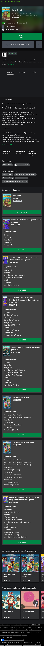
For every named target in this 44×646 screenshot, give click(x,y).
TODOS (11, 53)
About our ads (36, 645)
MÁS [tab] (34, 72)
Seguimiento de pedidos (18, 635)
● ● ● (39, 44)
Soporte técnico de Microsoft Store (27, 632)
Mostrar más (6, 145)
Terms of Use (17, 645)
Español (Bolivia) (6, 637)
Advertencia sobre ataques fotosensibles (26, 630)
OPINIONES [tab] (22, 72)
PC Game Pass (5, 625)
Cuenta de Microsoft (7, 632)
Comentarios (29, 627)
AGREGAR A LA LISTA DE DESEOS (19, 45)
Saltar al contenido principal (10, 1)
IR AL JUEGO (22, 250)
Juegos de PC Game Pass (19, 625)
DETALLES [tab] (10, 72)
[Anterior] (36, 551)
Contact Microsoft (33, 642)
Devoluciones (5, 635)
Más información (12, 64)
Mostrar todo (29, 551)
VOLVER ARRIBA (22, 212)
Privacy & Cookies (6, 645)
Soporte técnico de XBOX (16, 627)
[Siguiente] (40, 551)
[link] (11, 568)
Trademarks (27, 645)
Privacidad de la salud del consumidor (13, 642)
